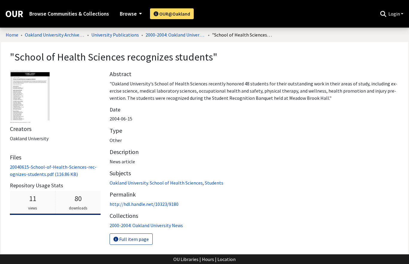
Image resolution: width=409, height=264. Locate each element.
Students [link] (214, 183)
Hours (208, 259)
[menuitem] (130, 14)
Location (226, 259)
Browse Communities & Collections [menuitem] (69, 13)
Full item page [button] (133, 239)
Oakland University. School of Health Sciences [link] (156, 183)
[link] (146, 225)
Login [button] (394, 14)
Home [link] (12, 35)
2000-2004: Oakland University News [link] (175, 35)
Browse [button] (128, 13)
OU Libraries (186, 259)
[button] (383, 13)
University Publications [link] (115, 35)
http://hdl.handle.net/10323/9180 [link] (144, 204)
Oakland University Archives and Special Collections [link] (55, 35)
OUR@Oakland (174, 14)
